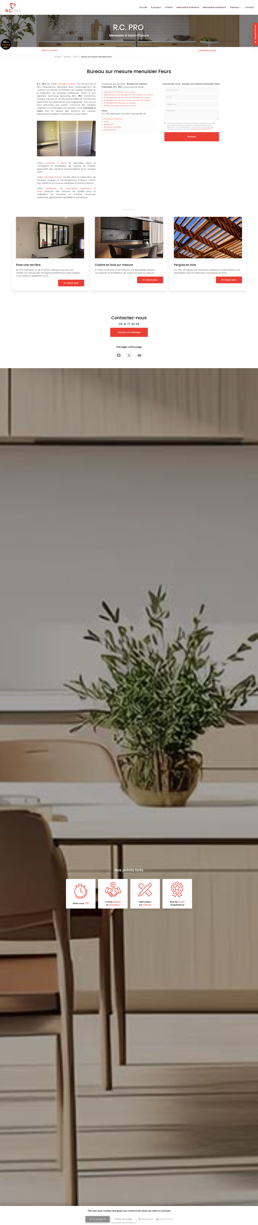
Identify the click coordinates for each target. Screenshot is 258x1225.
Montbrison (109, 124)
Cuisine (169, 7)
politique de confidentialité (201, 129)
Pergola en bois (185, 265)
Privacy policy (165, 1219)
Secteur (67, 56)
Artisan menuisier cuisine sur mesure (120, 106)
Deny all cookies (124, 1219)
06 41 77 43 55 (49, 50)
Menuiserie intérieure (187, 7)
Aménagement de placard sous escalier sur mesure (127, 100)
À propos (156, 7)
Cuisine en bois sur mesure (114, 265)
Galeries (234, 7)
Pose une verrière (28, 265)
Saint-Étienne (110, 130)
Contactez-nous (207, 50)
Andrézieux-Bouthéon (113, 119)
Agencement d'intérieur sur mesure (119, 92)
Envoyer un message (129, 332)
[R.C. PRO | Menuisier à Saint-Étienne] (13, 7)
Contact (249, 7)
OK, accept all (98, 1219)
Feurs (76, 56)
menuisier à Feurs (66, 83)
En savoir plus (71, 282)
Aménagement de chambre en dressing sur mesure (127, 97)
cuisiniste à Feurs (55, 163)
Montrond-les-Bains (112, 127)
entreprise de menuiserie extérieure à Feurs (66, 190)
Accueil (143, 7)
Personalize (147, 1219)
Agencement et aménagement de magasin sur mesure (128, 95)
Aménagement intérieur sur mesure (120, 103)
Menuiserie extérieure (214, 7)
